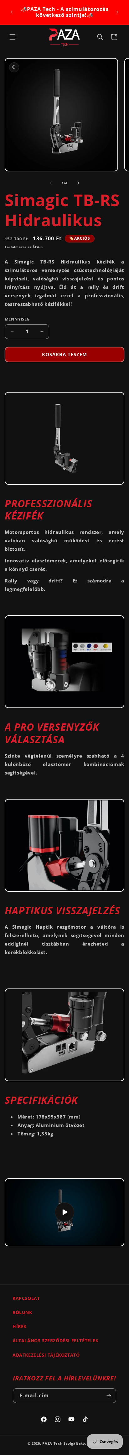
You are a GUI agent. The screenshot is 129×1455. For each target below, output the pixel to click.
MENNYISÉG (17, 319)
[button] (12, 37)
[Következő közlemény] (117, 12)
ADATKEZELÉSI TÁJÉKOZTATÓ (46, 1355)
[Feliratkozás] (109, 1395)
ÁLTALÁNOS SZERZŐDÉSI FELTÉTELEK (56, 1340)
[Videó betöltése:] (64, 1212)
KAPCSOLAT (26, 1298)
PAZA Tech (52, 1443)
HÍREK (20, 1326)
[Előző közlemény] (11, 12)
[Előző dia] (51, 183)
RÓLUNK (22, 1312)
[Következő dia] (78, 183)
